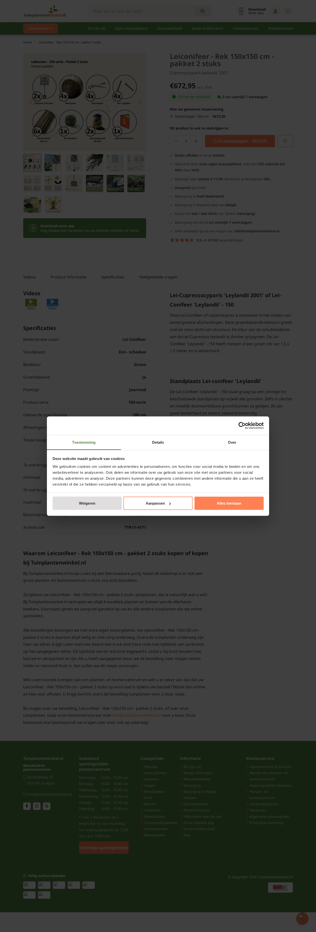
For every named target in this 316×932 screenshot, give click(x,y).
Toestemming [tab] (84, 442)
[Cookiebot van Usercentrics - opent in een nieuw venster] (242, 425)
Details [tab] (158, 442)
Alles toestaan (229, 503)
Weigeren (87, 503)
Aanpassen (155, 503)
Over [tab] (232, 442)
